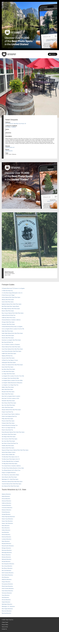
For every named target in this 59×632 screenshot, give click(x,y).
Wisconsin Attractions (6, 610)
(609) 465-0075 (9, 150)
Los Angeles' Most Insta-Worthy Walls (10, 378)
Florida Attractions (6, 512)
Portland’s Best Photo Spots (8, 423)
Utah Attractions (5, 597)
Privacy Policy (5, 624)
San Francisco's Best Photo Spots (9, 438)
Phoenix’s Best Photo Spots (8, 420)
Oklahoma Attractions (7, 579)
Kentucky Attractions (6, 536)
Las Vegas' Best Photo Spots (8, 373)
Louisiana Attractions (6, 539)
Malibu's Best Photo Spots (8, 387)
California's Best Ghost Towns (8, 317)
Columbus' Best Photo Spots (8, 324)
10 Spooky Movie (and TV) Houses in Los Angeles (13, 288)
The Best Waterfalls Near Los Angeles (10, 461)
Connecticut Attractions (7, 507)
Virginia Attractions (6, 602)
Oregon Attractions (6, 581)
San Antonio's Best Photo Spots (9, 434)
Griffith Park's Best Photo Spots (9, 353)
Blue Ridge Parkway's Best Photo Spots (11, 308)
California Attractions (6, 503)
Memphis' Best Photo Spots (8, 391)
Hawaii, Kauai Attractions (7, 518)
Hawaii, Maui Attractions (7, 521)
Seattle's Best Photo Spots (8, 445)
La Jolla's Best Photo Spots (8, 371)
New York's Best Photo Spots (8, 405)
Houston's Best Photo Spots (8, 358)
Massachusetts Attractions (8, 545)
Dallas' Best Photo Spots (7, 331)
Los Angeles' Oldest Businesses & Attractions (12, 382)
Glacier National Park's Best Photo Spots (11, 346)
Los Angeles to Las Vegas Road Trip (10, 385)
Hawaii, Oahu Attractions (7, 523)
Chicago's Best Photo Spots (8, 322)
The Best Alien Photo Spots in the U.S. (10, 456)
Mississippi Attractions (7, 552)
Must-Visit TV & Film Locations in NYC (10, 398)
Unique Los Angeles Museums (9, 472)
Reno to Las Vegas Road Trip (8, 427)
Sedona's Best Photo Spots (8, 447)
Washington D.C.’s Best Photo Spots (10, 479)
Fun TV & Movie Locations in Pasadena (11, 344)
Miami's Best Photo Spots (7, 394)
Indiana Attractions (6, 530)
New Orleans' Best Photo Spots (9, 402)
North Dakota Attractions (7, 575)
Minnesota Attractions (7, 550)
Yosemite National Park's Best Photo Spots (11, 483)
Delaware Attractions (6, 509)
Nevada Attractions (6, 561)
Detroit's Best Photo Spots (8, 337)
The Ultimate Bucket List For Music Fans (11, 470)
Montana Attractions (6, 557)
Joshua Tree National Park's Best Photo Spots (12, 364)
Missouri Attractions (6, 554)
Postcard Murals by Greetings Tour (10, 425)
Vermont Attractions (6, 599)
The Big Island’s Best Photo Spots (9, 463)
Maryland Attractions (6, 543)
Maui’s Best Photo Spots (7, 389)
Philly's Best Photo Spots (7, 418)
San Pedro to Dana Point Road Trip (10, 443)
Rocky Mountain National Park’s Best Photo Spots (13, 432)
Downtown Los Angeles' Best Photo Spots (11, 340)
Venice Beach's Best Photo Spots (9, 477)
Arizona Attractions (6, 498)
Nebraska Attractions (6, 559)
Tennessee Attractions (7, 593)
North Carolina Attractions (7, 572)
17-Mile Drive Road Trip (7, 290)
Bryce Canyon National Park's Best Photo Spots (12, 313)
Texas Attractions (5, 595)
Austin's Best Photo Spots (7, 301)
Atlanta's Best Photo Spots (8, 299)
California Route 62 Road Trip (8, 315)
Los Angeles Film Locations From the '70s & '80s (13, 376)
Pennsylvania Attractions (7, 584)
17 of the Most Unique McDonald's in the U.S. (12, 292)
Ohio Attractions (5, 577)
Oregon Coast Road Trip (7, 411)
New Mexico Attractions (7, 568)
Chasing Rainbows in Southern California (11, 319)
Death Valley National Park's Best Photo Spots (12, 333)
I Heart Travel (5, 622)
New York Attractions (6, 570)
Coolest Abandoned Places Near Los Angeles (12, 326)
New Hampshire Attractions (8, 563)
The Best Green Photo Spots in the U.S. (11, 459)
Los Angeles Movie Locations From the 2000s (12, 380)
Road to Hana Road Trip (7, 429)
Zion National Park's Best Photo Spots (10, 486)
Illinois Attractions (6, 527)
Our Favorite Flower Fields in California (11, 414)
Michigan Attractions (6, 548)
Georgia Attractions (6, 514)
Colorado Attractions (6, 505)
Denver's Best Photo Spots (8, 335)
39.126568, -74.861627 (10, 127)
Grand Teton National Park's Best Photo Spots (12, 349)
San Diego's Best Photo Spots (8, 436)
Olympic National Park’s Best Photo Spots (11, 409)
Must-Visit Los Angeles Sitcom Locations (11, 396)
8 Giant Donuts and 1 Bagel (8, 295)
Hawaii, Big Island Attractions (8, 516)
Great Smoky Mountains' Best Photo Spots (11, 351)
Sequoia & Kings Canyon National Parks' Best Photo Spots (15, 450)
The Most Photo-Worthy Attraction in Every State (13, 468)
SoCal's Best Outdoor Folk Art (8, 452)
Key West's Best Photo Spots (8, 369)
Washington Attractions (7, 604)
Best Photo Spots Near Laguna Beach (10, 306)
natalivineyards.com (9, 147)
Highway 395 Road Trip (7, 355)
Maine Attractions (6, 541)
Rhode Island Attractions (7, 586)
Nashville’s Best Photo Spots (8, 400)
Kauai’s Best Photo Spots (7, 367)
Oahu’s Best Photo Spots (7, 407)
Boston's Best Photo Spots (8, 310)
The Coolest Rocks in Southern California (11, 465)
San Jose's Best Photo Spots (8, 441)
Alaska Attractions (6, 496)
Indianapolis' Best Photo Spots (9, 362)
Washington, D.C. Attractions (8, 606)
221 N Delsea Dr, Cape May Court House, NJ (15, 123)
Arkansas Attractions (6, 500)
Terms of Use (5, 626)
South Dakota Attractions (7, 590)
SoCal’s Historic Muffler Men (8, 454)
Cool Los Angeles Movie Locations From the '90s (13, 328)
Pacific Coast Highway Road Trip (9, 416)
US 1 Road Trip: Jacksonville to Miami (10, 474)
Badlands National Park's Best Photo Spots (11, 304)
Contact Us (4, 629)
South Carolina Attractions (8, 588)
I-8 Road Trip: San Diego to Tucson (10, 360)
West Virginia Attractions (7, 608)
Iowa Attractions (5, 532)
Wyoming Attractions (6, 613)
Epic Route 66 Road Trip (7, 342)
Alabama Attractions (6, 494)
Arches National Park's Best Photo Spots (11, 297)
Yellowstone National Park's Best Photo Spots (12, 481)
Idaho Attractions (5, 525)
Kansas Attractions (6, 534)
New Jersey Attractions (7, 566)
